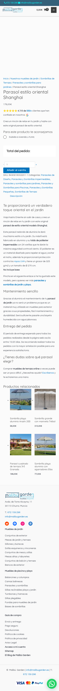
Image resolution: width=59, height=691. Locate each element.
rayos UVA (19, 261)
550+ (29, 111)
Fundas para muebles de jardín (21, 602)
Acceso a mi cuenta (15, 647)
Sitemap (9, 651)
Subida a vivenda (21, 137)
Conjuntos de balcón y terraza (20, 561)
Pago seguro (11, 626)
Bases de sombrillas (15, 606)
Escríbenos (48, 373)
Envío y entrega (13, 622)
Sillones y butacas (14, 544)
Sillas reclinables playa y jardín (20, 590)
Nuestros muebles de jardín (24, 79)
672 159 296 (12, 3)
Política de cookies (14, 634)
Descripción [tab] (16, 196)
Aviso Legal (11, 643)
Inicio (6, 79)
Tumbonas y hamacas (16, 594)
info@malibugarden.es (31, 3)
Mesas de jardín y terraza (17, 540)
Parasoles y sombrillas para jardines (21, 183)
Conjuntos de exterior (16, 535)
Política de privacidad (16, 638)
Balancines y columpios (17, 577)
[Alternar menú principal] (54, 10)
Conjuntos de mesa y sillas (18, 552)
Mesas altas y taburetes (17, 556)
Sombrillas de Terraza (26, 192)
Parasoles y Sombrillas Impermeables (30, 179)
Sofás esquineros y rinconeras (20, 548)
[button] (52, 684)
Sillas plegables (13, 598)
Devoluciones (12, 630)
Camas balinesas (14, 581)
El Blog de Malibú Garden (17, 655)
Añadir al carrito (16, 170)
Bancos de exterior (14, 565)
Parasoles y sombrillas (16, 585)
